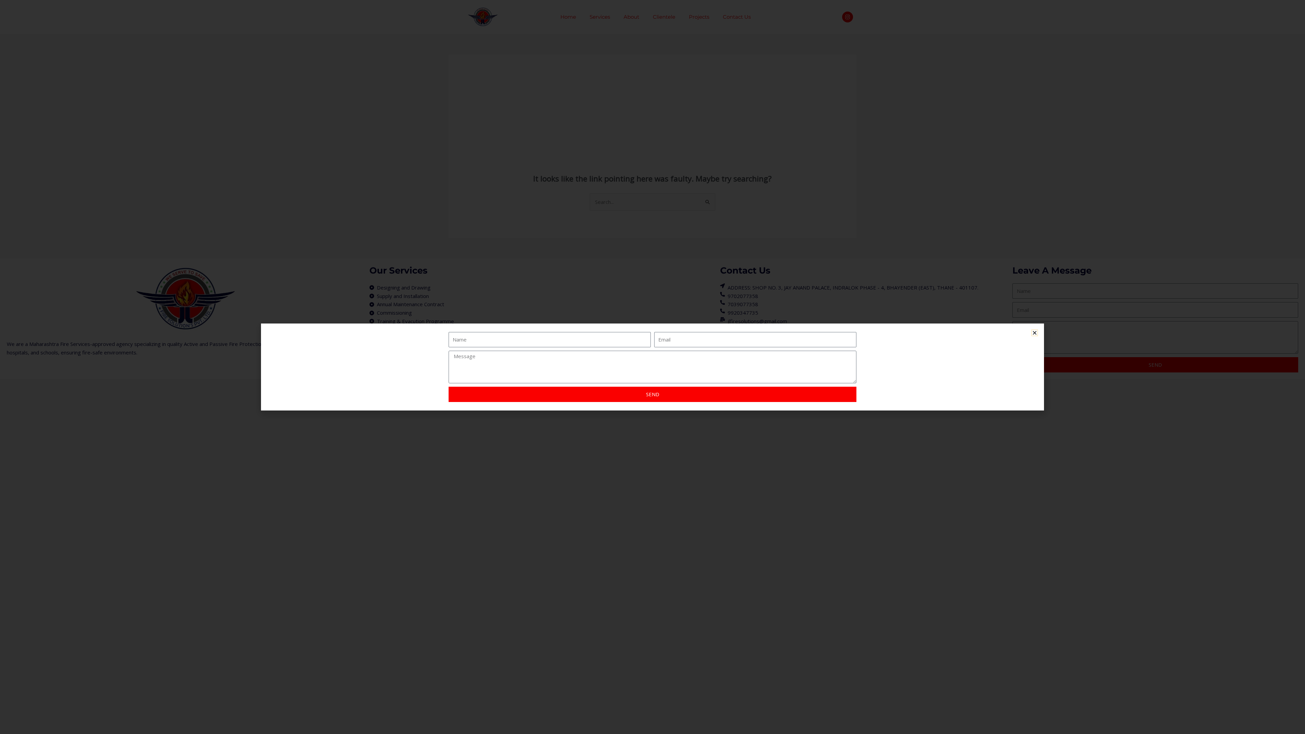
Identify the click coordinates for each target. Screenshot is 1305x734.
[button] (1034, 332)
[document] (652, 367)
